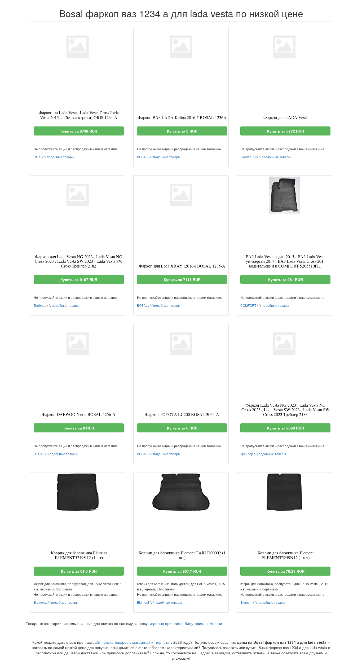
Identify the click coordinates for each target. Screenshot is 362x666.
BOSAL (142, 157)
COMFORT (248, 305)
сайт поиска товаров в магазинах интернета (131, 642)
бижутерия (194, 623)
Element (40, 602)
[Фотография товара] (77, 46)
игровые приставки (166, 623)
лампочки (213, 623)
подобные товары (60, 157)
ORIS (37, 157)
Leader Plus (249, 157)
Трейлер (40, 305)
